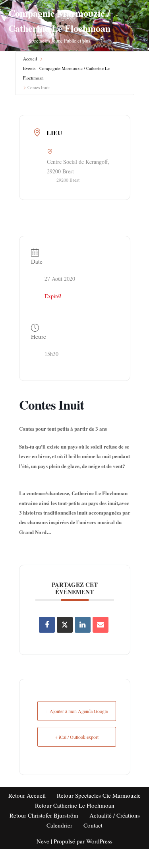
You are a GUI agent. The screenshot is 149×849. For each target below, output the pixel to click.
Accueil (30, 59)
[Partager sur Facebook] (47, 625)
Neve (43, 841)
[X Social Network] (65, 625)
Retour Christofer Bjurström (44, 815)
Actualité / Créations (114, 815)
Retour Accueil (27, 795)
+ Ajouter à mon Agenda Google (77, 711)
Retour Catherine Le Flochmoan (74, 805)
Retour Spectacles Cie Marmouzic (99, 795)
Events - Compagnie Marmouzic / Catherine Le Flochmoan (66, 73)
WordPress (99, 841)
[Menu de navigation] (133, 25)
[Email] (100, 625)
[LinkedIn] (83, 625)
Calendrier (59, 825)
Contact (93, 825)
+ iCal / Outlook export (77, 737)
